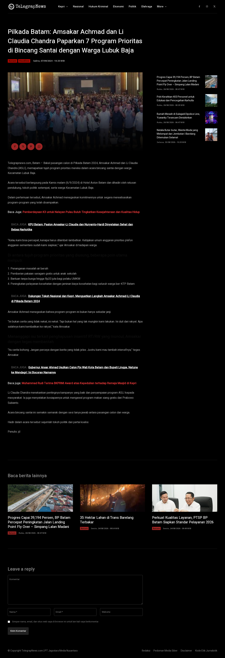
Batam (12, 60)
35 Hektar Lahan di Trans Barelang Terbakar (106, 520)
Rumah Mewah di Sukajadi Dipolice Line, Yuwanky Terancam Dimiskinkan (178, 116)
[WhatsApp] (39, 146)
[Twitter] (214, 6)
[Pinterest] (30, 146)
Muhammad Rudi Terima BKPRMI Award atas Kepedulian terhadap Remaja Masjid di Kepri (79, 383)
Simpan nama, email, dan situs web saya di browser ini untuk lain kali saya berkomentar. (55, 621)
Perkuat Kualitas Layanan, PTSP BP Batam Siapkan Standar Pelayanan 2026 (183, 520)
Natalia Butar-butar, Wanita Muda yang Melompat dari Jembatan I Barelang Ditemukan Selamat (177, 133)
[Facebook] (199, 6)
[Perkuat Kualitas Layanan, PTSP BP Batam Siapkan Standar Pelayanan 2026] (184, 498)
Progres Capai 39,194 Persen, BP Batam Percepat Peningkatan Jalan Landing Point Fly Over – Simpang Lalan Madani (178, 80)
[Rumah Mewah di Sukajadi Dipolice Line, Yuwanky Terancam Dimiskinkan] (211, 117)
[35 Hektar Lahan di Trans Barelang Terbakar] (112, 498)
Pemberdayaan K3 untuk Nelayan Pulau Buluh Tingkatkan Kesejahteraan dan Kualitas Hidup (81, 212)
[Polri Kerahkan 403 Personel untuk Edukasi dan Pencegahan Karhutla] (211, 100)
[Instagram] (207, 6)
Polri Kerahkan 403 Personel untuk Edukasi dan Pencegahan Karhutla (175, 98)
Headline (24, 60)
